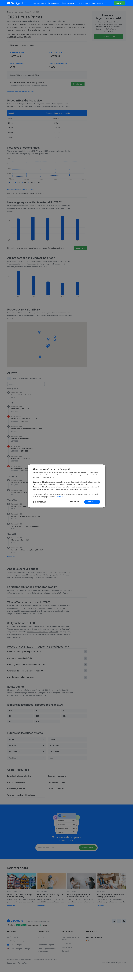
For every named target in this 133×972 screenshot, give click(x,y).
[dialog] (66, 485)
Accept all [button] (92, 502)
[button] (39, 502)
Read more (59, 497)
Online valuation (54, 3)
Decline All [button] (74, 502)
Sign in (118, 3)
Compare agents (39, 3)
